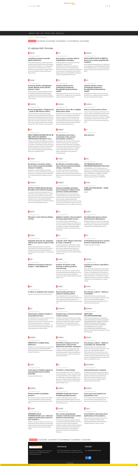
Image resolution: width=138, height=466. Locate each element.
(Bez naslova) (89, 135)
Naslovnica (31, 37)
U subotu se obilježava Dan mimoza (41, 292)
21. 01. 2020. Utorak (52, 439)
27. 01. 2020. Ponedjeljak (73, 41)
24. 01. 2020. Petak (41, 41)
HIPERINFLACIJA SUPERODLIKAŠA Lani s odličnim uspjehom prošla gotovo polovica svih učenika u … (40, 416)
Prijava (38, 6)
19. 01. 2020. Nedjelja (75, 439)
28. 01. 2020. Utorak (84, 41)
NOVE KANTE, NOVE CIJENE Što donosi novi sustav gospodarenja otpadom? (96, 60)
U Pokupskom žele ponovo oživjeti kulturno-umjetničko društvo (96, 242)
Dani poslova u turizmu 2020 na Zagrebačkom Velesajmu (67, 59)
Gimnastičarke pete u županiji (95, 370)
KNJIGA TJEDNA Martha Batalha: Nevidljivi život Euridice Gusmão (40, 189)
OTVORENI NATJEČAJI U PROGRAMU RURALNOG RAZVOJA (96, 165)
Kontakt (42, 6)
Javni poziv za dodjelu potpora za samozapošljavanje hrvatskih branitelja (40, 372)
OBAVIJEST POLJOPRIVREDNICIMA (93, 315)
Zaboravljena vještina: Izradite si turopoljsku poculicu (40, 315)
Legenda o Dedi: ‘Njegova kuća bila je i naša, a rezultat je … (69, 242)
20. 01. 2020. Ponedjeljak (64, 439)
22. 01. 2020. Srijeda (42, 439)
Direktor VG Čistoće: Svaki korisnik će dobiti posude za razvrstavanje (66, 266)
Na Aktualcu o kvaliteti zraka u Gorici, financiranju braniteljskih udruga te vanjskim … (40, 166)
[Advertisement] (69, 20)
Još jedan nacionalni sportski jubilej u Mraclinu (39, 59)
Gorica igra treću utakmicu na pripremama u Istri (95, 394)
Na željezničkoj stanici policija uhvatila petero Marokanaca (95, 218)
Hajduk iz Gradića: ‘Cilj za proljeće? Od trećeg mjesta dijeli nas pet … (69, 218)
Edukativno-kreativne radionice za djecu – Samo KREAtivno (40, 265)
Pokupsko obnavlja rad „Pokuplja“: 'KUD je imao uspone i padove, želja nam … (41, 242)
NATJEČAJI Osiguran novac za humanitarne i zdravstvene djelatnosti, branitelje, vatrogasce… (69, 344)
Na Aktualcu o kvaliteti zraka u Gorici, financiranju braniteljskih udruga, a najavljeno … (68, 166)
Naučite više (33, 464)
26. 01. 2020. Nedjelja (61, 41)
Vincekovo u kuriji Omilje (65, 370)
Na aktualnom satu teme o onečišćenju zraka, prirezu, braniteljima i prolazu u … (66, 137)
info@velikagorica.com (94, 450)
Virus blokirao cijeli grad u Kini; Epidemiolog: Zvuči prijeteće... (96, 415)
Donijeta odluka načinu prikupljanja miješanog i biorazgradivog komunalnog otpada (66, 88)
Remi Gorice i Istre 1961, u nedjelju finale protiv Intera (68, 110)
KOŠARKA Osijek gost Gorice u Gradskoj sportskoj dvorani (67, 394)
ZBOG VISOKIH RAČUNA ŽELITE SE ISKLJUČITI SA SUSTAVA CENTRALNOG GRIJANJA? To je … (40, 137)
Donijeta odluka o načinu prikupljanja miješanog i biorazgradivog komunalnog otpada (94, 88)
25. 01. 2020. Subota (50, 41)
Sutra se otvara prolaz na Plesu (95, 109)
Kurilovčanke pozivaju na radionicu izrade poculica (65, 293)
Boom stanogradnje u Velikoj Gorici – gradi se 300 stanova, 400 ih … (41, 110)
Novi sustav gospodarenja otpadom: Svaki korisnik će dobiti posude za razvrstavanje (68, 416)
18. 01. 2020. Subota (86, 439)
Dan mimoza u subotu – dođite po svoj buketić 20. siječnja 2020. (96, 344)
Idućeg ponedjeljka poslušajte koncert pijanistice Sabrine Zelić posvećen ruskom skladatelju (68, 190)
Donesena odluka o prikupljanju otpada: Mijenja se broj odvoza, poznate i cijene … (40, 87)
